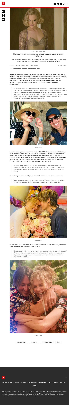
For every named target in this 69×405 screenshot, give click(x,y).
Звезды (4, 382)
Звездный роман (32, 68)
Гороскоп (62, 382)
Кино (38, 68)
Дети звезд (24, 68)
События (55, 382)
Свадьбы (23, 382)
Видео (35, 386)
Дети (28, 382)
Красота (34, 382)
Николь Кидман (17, 68)
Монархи (11, 382)
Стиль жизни (42, 382)
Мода (17, 382)
